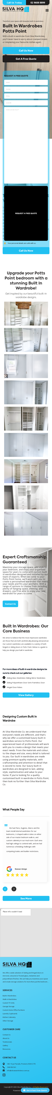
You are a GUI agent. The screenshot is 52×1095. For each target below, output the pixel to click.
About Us (6, 1038)
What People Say (14, 809)
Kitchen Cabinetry (9, 1017)
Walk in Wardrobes (10, 999)
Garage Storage (8, 1006)
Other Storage (8, 1021)
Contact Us (10, 604)
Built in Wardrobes (9, 996)
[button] (47, 10)
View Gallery (26, 695)
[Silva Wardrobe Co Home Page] (17, 964)
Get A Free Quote (26, 58)
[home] (15, 9)
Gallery (5, 1045)
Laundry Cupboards (10, 1014)
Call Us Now (26, 50)
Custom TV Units (9, 1003)
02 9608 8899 (37, 2)
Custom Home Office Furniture (14, 1010)
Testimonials (7, 1042)
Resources (7, 1049)
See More (26, 898)
